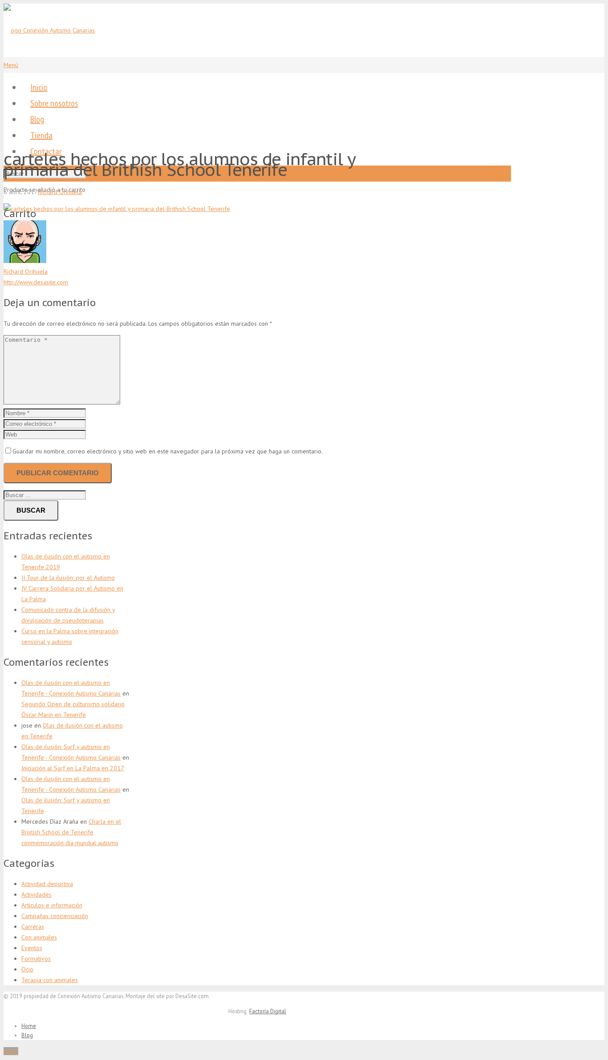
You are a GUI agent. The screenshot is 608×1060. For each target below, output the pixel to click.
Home (28, 1025)
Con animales (39, 937)
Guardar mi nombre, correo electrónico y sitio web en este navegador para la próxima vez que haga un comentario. (167, 451)
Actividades (36, 894)
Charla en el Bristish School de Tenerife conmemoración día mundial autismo (71, 832)
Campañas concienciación (54, 916)
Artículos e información (51, 905)
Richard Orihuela (60, 192)
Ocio (27, 969)
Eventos (31, 948)
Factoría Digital (267, 1011)
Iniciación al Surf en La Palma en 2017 (72, 768)
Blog (27, 1035)
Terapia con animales (49, 980)
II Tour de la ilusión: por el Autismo (68, 578)
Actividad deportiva (47, 884)
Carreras (32, 926)
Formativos (36, 959)
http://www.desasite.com (36, 282)
